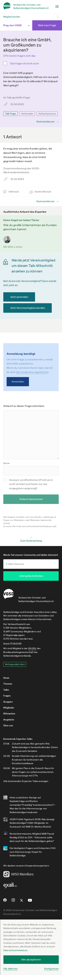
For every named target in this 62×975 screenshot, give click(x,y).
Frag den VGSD (12, 25)
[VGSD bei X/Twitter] (21, 901)
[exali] (10, 886)
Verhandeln (27, 113)
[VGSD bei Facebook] (4, 901)
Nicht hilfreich (43, 191)
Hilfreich (14, 191)
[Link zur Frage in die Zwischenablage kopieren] (6, 104)
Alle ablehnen (10, 968)
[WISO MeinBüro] (18, 875)
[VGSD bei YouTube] (30, 901)
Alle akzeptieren (31, 959)
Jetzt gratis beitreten (31, 575)
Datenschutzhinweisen (15, 950)
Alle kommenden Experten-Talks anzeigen (25, 781)
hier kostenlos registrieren (32, 372)
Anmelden (18, 381)
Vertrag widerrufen (15, 664)
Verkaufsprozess (47, 113)
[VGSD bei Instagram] (13, 901)
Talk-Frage (10, 113)
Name (6, 463)
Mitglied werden (11, 16)
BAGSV (32, 648)
